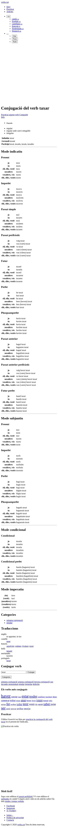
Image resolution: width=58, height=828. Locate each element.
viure (19, 697)
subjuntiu (5, 799)
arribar (20, 708)
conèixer (41, 697)
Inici (8, 7)
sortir (8, 709)
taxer (31, 646)
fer (8, 704)
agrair (40, 704)
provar (13, 709)
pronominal (13, 684)
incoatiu (4, 684)
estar (25, 696)
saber (46, 704)
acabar (13, 704)
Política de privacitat (15, 817)
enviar (3, 704)
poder (33, 696)
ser (3, 708)
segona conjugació (26, 682)
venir (32, 704)
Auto (15, 42)
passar (45, 700)
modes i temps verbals (14, 801)
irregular (28, 684)
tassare (9, 651)
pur (51, 682)
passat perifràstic (26, 796)
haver (6, 696)
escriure (48, 697)
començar (5, 700)
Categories (6, 677)
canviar (14, 697)
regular (9, 623)
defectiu (36, 684)
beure (29, 700)
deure (55, 697)
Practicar (10, 9)
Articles (9, 11)
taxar (8, 661)
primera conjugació (14, 620)
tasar (8, 641)
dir (36, 704)
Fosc (15, 39)
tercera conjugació (42, 682)
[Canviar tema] (7, 34)
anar (23, 700)
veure (39, 700)
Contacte (10, 820)
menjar (27, 708)
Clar (14, 36)
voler (19, 704)
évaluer (25, 646)
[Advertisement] (29, 74)
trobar (13, 700)
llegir (34, 701)
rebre (50, 701)
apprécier (10, 646)
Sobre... (9, 815)
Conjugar (31, 672)
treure (18, 701)
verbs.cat (5, 2)
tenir (25, 704)
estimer (18, 646)
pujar (53, 704)
